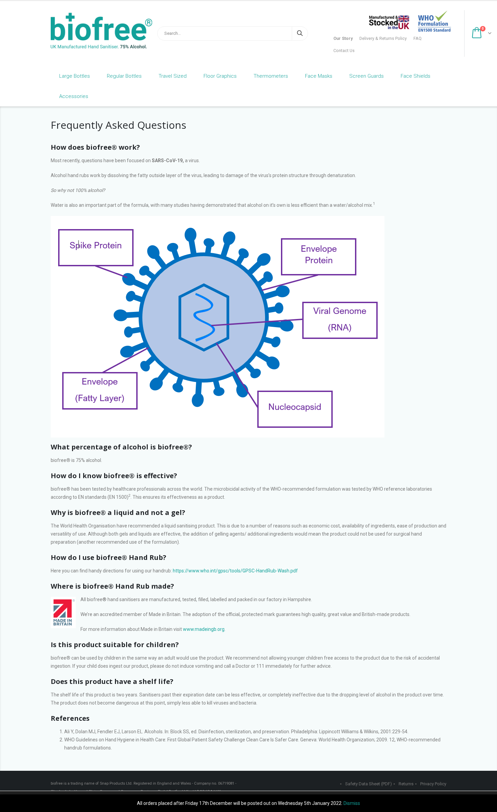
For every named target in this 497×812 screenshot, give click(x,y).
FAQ (417, 38)
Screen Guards (366, 76)
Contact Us (344, 50)
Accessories (73, 96)
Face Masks (318, 76)
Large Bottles (74, 76)
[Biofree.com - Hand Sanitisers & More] (93, 31)
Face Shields (415, 76)
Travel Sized (173, 76)
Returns (406, 783)
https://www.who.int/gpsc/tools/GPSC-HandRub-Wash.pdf (235, 570)
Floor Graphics (220, 76)
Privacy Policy (433, 783)
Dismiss (352, 803)
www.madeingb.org (203, 629)
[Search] (300, 33)
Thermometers (271, 76)
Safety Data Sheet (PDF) (368, 783)
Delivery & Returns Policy (383, 38)
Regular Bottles (124, 76)
